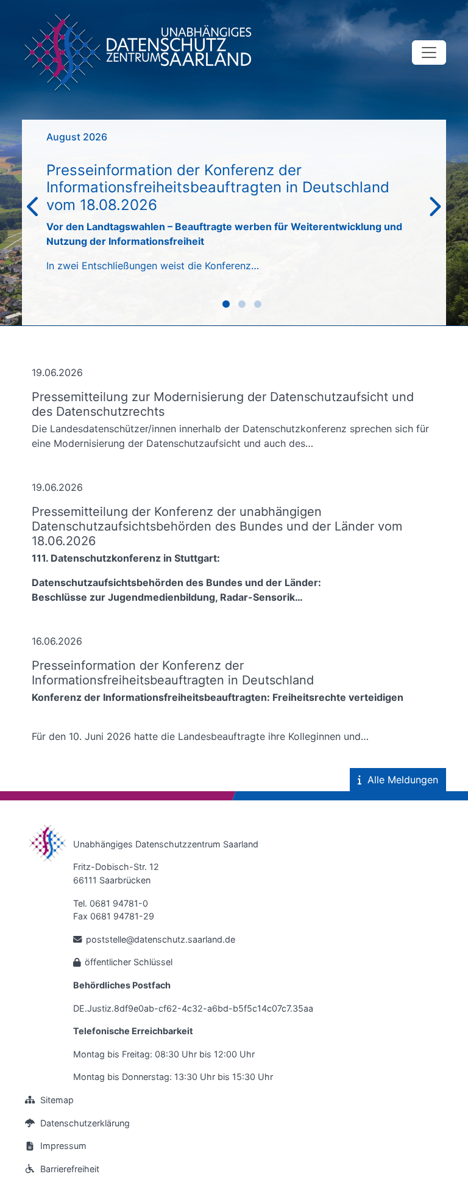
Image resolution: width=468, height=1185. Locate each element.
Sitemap (57, 1100)
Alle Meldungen (402, 780)
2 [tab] (244, 306)
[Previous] (34, 207)
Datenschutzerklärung (85, 1123)
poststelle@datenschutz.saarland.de (160, 939)
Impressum (63, 1145)
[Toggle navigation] (429, 52)
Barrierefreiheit (69, 1169)
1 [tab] (228, 306)
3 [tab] (260, 306)
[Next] (434, 207)
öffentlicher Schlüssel (128, 962)
